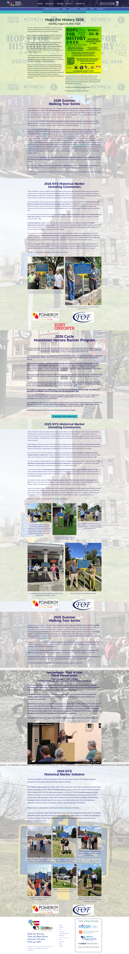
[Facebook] (117, 2)
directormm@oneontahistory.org (80, 144)
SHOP (92, 9)
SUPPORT (100, 9)
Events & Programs (63, 937)
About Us (49, 4)
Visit (60, 929)
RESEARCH (83, 9)
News (60, 939)
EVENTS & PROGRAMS (31, 9)
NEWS (64, 9)
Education (61, 935)
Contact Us (80, 4)
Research (61, 941)
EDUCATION (73, 9)
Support (61, 946)
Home (40, 4)
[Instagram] (117, 5)
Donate (60, 4)
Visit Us (68, 4)
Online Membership (63, 933)
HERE (34, 66)
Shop (60, 943)
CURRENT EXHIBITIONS (51, 9)
